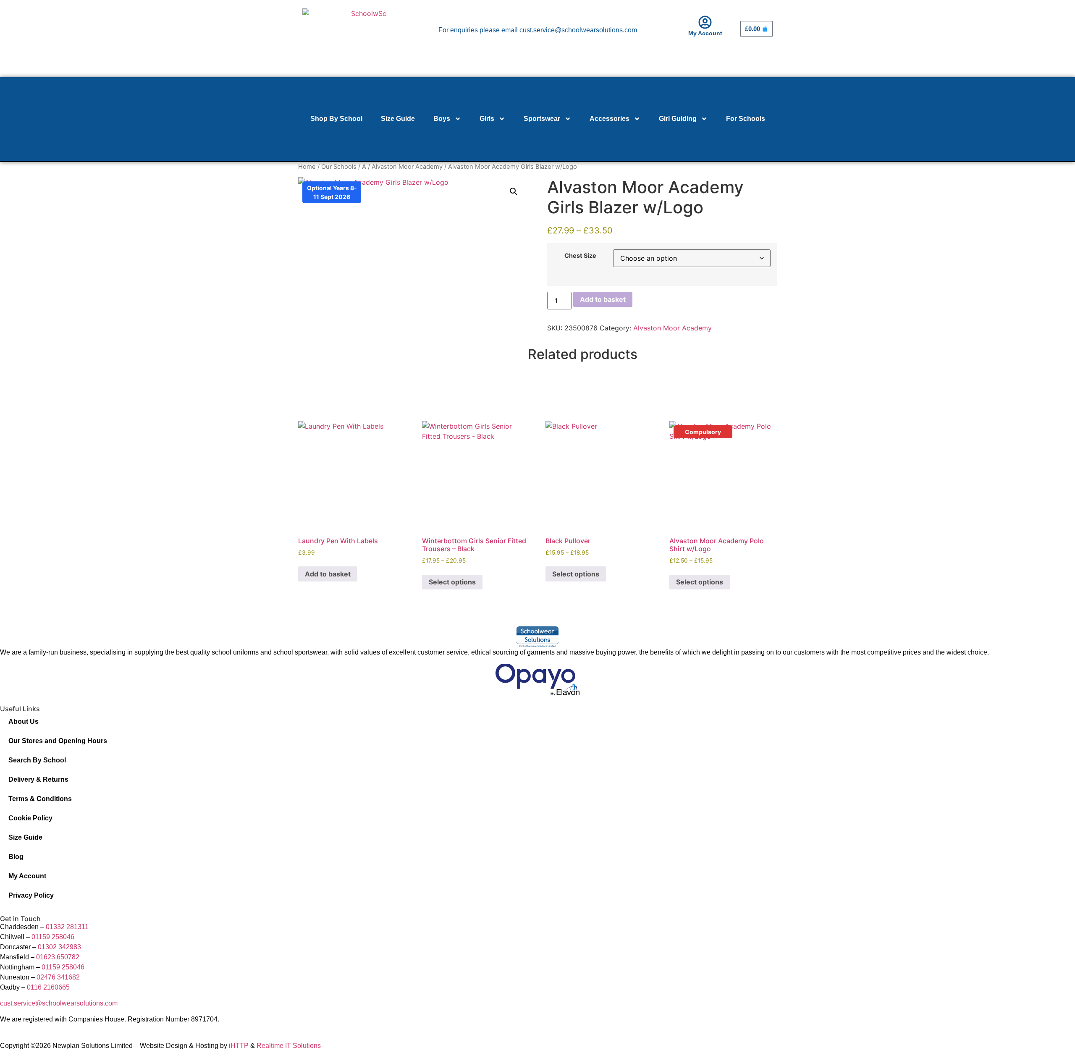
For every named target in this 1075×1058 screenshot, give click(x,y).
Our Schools (339, 166)
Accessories (609, 118)
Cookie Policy (30, 818)
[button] (513, 191)
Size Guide (398, 118)
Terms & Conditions (40, 798)
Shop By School (336, 118)
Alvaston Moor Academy (407, 166)
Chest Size (580, 256)
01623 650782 (57, 957)
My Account (705, 33)
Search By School (37, 760)
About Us (23, 721)
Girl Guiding (678, 118)
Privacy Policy (31, 895)
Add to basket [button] (328, 574)
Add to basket (603, 299)
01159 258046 (52, 936)
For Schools (745, 118)
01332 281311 (67, 926)
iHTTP (239, 1045)
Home (307, 166)
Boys (441, 118)
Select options (452, 582)
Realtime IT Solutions (289, 1045)
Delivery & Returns (38, 779)
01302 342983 (59, 947)
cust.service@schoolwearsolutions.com (59, 1003)
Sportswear (542, 118)
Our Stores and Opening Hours (57, 740)
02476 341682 (58, 977)
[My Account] (705, 22)
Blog (16, 856)
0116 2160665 (48, 987)
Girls (487, 118)
